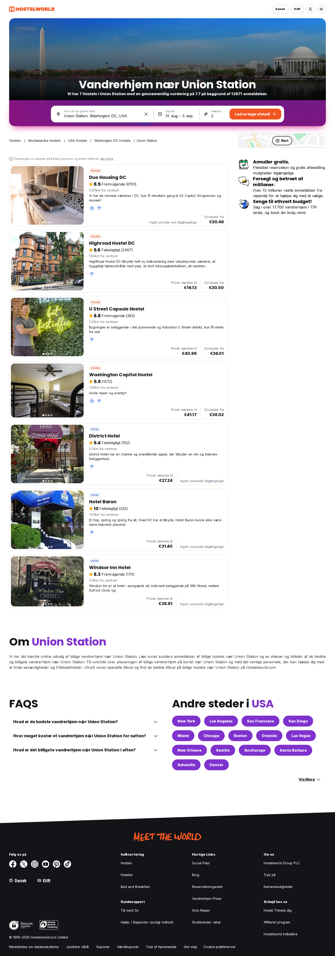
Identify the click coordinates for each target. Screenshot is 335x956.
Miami (183, 735)
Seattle (223, 750)
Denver (216, 765)
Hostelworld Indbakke (280, 934)
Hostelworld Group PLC (282, 863)
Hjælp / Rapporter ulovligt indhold (147, 922)
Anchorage (254, 750)
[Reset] (146, 114)
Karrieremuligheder (278, 887)
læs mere (106, 158)
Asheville (186, 765)
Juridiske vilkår (77, 947)
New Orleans (189, 750)
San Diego (298, 721)
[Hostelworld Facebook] (12, 864)
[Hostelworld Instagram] (34, 864)
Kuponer (103, 947)
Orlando (269, 735)
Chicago (211, 735)
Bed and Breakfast (135, 887)
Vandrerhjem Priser (207, 898)
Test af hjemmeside (161, 947)
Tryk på (270, 875)
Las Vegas (300, 735)
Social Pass (201, 863)
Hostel (95, 170)
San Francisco (260, 721)
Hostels (126, 863)
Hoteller (127, 875)
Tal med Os (130, 910)
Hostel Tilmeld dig (278, 910)
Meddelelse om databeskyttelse (34, 947)
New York (186, 721)
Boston (240, 735)
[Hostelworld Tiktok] (67, 864)
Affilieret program (277, 922)
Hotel (94, 429)
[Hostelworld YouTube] (45, 864)
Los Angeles (221, 721)
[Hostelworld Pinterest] (56, 864)
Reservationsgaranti (207, 887)
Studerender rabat (206, 922)
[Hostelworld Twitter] (23, 864)
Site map (190, 947)
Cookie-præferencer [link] (220, 947)
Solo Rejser (201, 910)
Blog (195, 875)
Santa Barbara (293, 750)
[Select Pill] (310, 9)
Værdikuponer (128, 947)
